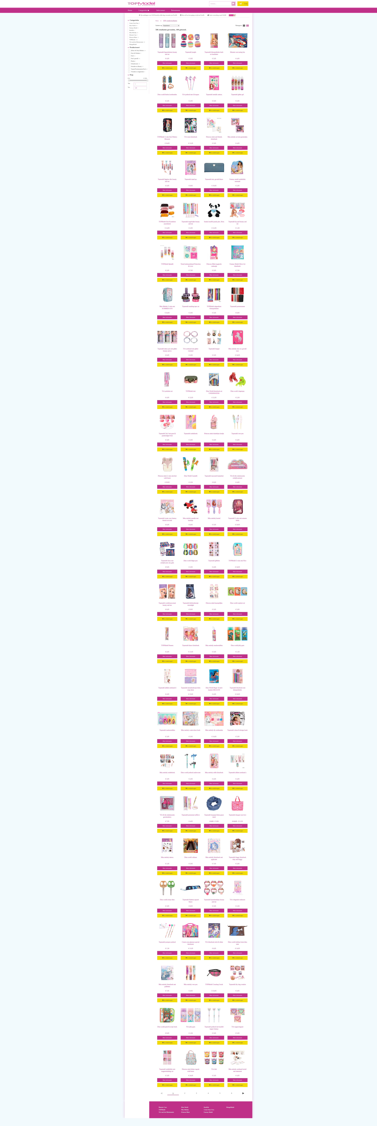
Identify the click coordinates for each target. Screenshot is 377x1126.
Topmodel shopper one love (237, 815)
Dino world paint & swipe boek (167, 1027)
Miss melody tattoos (167, 857)
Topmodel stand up (191, 179)
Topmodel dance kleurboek (190, 645)
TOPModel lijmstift (167, 264)
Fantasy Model (133, 28)
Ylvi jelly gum (190, 1027)
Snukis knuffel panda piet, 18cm (214, 221)
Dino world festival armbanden (167, 94)
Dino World (132, 25)
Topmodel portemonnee (237, 306)
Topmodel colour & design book (237, 730)
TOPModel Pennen (167, 645)
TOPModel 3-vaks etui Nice (237, 560)
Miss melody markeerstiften (214, 645)
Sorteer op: (159, 25)
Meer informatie (167, 63)
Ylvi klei (214, 1069)
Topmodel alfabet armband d (167, 688)
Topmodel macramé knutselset (214, 476)
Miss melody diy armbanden (214, 730)
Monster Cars (132, 35)
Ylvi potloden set (167, 391)
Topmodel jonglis (190, 52)
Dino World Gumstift (190, 476)
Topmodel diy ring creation (237, 984)
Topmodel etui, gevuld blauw (214, 179)
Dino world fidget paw (191, 560)
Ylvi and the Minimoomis (136, 42)
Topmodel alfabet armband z (237, 772)
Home (130, 10)
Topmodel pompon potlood (167, 942)
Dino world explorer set (237, 603)
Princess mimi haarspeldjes (214, 603)
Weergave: (238, 25)
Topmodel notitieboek (190, 433)
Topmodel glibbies (214, 560)
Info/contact (160, 10)
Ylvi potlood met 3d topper (190, 94)
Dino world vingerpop (237, 391)
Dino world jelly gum (237, 645)
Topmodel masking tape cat (190, 306)
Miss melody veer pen (190, 984)
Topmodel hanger (214, 349)
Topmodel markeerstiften (167, 730)
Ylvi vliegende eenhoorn (237, 899)
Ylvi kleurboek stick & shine (214, 942)
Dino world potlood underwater (190, 772)
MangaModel (133, 44)
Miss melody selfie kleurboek (214, 772)
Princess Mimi (133, 37)
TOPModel (132, 39)
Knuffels (131, 30)
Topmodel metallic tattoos (214, 94)
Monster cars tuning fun (237, 52)
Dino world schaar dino (167, 899)
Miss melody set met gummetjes (237, 137)
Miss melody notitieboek (167, 772)
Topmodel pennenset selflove (191, 815)
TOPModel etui (190, 391)
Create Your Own (133, 23)
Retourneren (175, 10)
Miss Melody (132, 32)
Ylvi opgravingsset (237, 1027)
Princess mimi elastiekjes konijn (214, 433)
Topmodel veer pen (237, 433)
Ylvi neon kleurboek (190, 137)
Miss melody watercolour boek (190, 730)
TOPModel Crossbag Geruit (214, 984)
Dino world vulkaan (190, 857)
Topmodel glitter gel (237, 94)
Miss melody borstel (214, 518)
